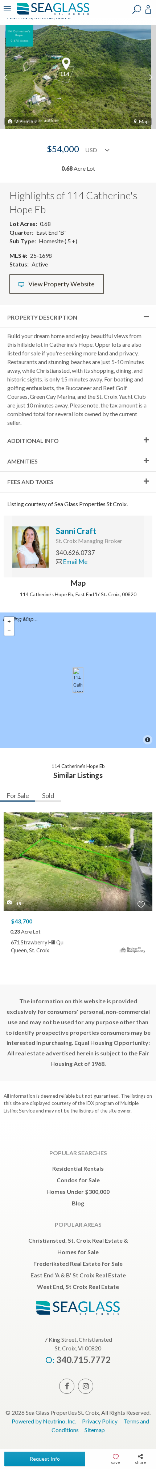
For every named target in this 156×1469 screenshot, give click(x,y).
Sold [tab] (48, 795)
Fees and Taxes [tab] (30, 481)
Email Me (74, 561)
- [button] (9, 631)
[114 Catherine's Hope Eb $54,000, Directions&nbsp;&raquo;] (78, 680)
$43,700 (21, 921)
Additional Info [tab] (33, 440)
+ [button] (9, 621)
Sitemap (95, 1429)
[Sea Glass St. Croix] (52, 13)
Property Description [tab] (42, 317)
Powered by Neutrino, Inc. (44, 1421)
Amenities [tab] (22, 461)
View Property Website (61, 284)
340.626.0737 (75, 552)
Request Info (45, 1459)
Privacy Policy (100, 1421)
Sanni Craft (76, 531)
